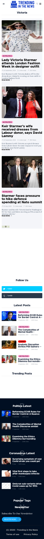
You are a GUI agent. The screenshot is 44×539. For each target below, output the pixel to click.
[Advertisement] (22, 253)
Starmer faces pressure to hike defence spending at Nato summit (22, 199)
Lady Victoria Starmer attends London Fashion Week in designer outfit (21, 63)
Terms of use (12, 534)
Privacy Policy (31, 534)
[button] (40, 4)
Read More (6, 80)
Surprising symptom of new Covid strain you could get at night (27, 461)
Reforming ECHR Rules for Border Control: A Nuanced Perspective (26, 414)
